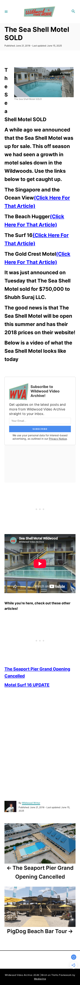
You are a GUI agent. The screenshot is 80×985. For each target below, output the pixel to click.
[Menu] (6, 11)
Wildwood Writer (31, 802)
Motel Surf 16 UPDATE (26, 684)
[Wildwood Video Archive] (39, 11)
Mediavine (40, 978)
